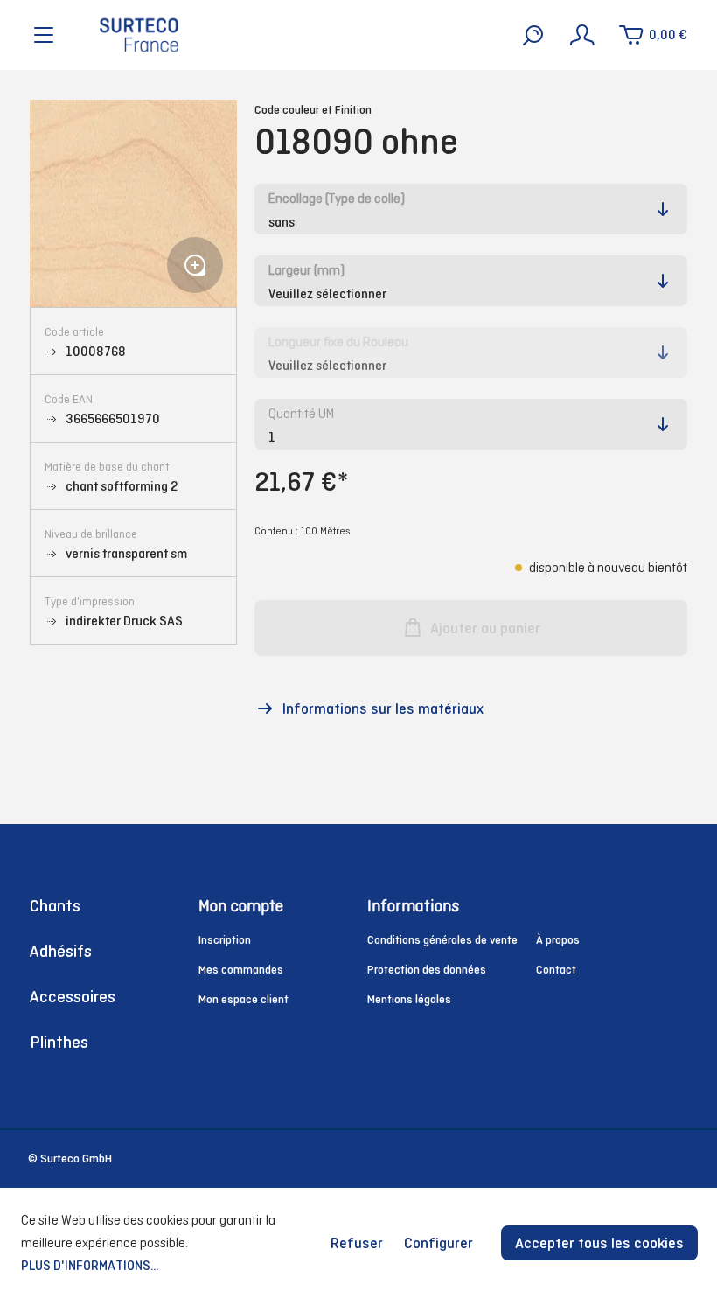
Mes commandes (240, 969)
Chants (55, 906)
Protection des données (426, 969)
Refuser (357, 1243)
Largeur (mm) (306, 269)
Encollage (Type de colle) (336, 198)
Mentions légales (409, 999)
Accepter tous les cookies (599, 1243)
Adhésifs (61, 951)
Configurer (438, 1243)
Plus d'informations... (89, 1265)
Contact (556, 969)
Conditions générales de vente (442, 939)
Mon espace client (243, 999)
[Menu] (44, 35)
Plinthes (59, 1042)
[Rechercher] (533, 35)
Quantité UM (301, 413)
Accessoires (72, 996)
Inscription (224, 939)
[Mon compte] (582, 35)
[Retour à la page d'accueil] (139, 35)
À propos (558, 939)
